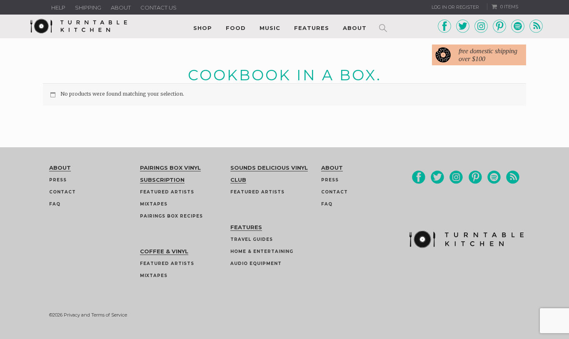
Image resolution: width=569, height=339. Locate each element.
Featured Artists (167, 192)
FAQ (54, 204)
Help (58, 7)
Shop (202, 28)
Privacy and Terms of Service (95, 315)
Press (58, 180)
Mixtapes (153, 204)
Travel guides (251, 239)
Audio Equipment (256, 263)
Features (311, 28)
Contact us (158, 7)
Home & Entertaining (261, 251)
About (121, 7)
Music (270, 28)
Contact (62, 192)
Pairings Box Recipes (171, 216)
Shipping (88, 7)
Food (236, 28)
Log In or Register (455, 7)
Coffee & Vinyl (164, 251)
